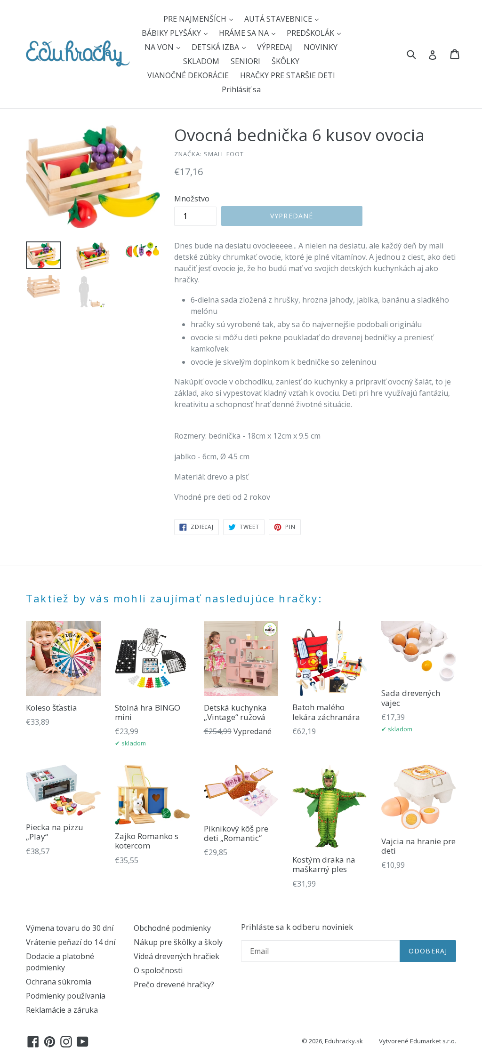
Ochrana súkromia (58, 981)
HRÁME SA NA (245, 33)
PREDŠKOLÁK (311, 33)
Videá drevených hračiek (176, 956)
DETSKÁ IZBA (216, 47)
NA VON (160, 47)
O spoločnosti (158, 970)
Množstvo (191, 198)
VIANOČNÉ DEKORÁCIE (188, 75)
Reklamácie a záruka (62, 1010)
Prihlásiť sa (241, 89)
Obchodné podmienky (172, 928)
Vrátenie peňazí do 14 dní (70, 942)
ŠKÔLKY (285, 61)
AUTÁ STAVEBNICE (279, 19)
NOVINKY (320, 47)
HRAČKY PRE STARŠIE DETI (287, 75)
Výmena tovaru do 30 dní (69, 928)
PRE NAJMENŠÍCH (195, 19)
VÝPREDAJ (274, 47)
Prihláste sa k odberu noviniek (297, 927)
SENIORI (245, 61)
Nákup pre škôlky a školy (178, 942)
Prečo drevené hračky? (174, 984)
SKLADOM (201, 61)
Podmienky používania (65, 996)
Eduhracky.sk (344, 1041)
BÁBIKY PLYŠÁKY (172, 33)
